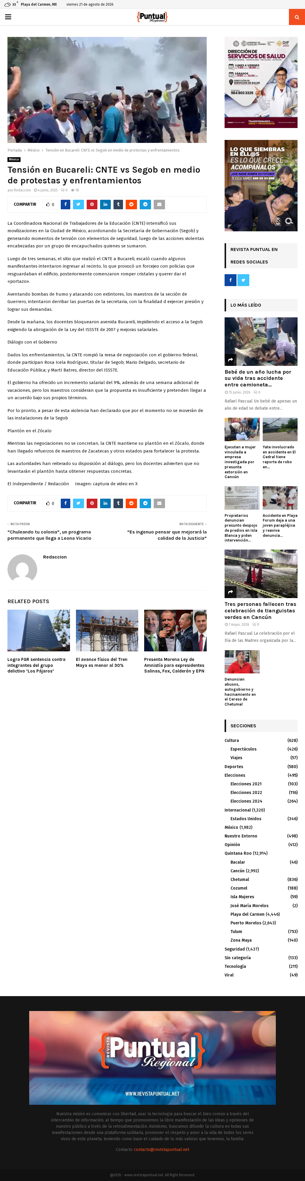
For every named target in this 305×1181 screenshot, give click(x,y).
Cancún (238, 870)
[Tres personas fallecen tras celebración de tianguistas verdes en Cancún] (261, 574)
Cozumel (239, 888)
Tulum (236, 931)
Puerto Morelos (246, 923)
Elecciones (235, 775)
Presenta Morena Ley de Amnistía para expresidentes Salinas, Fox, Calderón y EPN (174, 665)
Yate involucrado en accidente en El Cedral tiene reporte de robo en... (279, 457)
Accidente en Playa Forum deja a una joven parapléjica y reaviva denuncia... (280, 525)
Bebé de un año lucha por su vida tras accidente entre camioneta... (258, 378)
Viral (229, 975)
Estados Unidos (246, 818)
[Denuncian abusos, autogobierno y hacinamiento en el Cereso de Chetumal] (242, 661)
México (14, 159)
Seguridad (235, 949)
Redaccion (22, 190)
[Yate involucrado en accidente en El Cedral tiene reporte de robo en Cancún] (280, 429)
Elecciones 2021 (246, 784)
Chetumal (240, 879)
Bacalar (238, 862)
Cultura (232, 740)
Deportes (234, 766)
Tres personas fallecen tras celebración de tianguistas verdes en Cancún (260, 610)
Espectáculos (243, 749)
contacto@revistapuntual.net (161, 1149)
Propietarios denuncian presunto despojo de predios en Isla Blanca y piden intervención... (241, 528)
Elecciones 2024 (246, 801)
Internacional (238, 810)
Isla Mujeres (242, 896)
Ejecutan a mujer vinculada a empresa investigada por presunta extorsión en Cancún (240, 462)
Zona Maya (241, 940)
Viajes (236, 757)
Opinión (232, 844)
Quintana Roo (238, 853)
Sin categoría (238, 957)
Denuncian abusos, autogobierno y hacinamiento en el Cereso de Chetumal (240, 691)
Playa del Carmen (247, 914)
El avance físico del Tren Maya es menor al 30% (101, 662)
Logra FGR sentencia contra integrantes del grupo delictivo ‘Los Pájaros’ (36, 665)
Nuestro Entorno (241, 836)
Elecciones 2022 (246, 792)
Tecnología (235, 966)
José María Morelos (249, 905)
